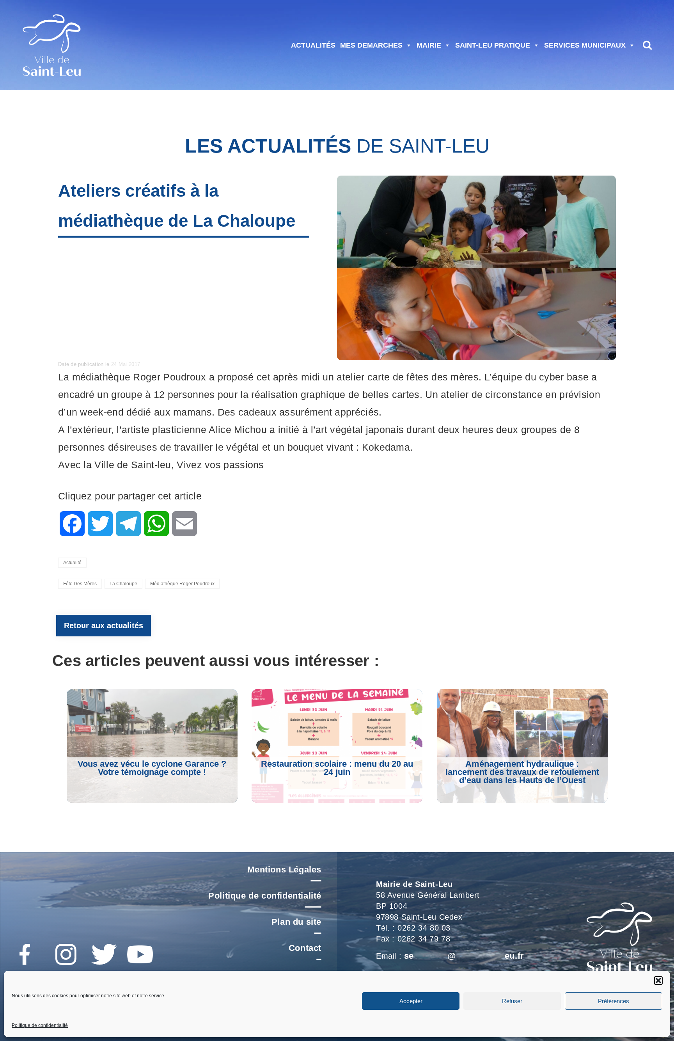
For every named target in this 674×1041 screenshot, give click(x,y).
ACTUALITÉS (313, 45)
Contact (305, 948)
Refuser (512, 1001)
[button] (658, 980)
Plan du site (296, 922)
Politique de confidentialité (40, 1025)
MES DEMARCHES (371, 45)
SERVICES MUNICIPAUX (585, 45)
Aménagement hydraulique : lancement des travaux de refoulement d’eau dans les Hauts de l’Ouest (522, 772)
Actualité (72, 562)
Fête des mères (80, 583)
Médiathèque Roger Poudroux (182, 583)
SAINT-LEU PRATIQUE (492, 45)
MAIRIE (429, 45)
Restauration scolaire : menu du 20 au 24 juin (337, 768)
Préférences (613, 1001)
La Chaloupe (123, 583)
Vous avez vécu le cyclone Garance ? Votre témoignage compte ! (152, 768)
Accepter (410, 1001)
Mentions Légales (284, 869)
